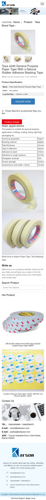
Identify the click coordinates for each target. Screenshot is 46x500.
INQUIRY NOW (23, 101)
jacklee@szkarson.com (16, 432)
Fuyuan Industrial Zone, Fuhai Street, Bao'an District (21, 436)
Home (16, 22)
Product (28, 22)
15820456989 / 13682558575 (18, 424)
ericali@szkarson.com (15, 428)
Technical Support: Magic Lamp (23, 498)
